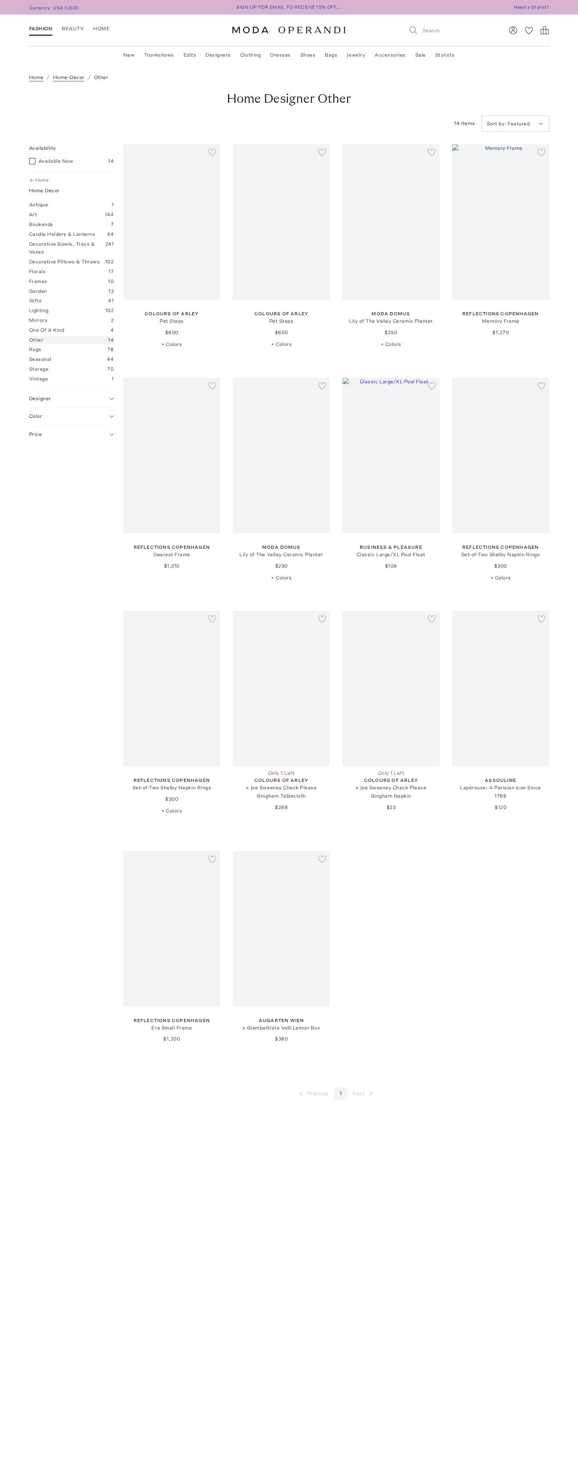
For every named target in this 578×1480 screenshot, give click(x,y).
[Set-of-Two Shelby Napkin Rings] (500, 455)
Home (42, 180)
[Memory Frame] (500, 222)
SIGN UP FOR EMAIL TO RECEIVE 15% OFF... (289, 7)
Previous (318, 1093)
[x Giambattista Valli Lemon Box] (281, 928)
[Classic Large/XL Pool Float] (391, 455)
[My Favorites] (529, 30)
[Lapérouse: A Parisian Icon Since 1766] (500, 688)
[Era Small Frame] (172, 928)
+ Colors (171, 344)
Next (359, 1093)
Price (35, 434)
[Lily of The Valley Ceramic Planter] (391, 222)
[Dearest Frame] (172, 455)
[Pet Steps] (172, 222)
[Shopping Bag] (544, 30)
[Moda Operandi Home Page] (289, 30)
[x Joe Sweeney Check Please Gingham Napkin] (391, 688)
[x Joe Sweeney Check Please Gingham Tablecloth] (281, 688)
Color (35, 416)
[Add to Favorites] (212, 152)
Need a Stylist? (531, 7)
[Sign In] (513, 30)
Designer (40, 398)
